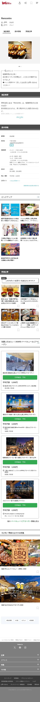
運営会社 (37, 684)
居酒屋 (32, 620)
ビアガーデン (26, 521)
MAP (12, 145)
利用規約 (16, 678)
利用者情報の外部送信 (7, 681)
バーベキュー (15, 521)
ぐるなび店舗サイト (15, 180)
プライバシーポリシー (27, 678)
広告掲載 (29, 684)
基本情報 (4, 127)
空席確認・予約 (20, 377)
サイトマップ (7, 678)
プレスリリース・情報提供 (17, 684)
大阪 (17, 620)
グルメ (24, 620)
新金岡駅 (9, 620)
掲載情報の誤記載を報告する (31, 185)
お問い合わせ (4, 684)
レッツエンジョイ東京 (8, 640)
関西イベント (27, 640)
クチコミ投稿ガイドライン (23, 681)
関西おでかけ (19, 640)
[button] (19, 66)
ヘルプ (34, 681)
